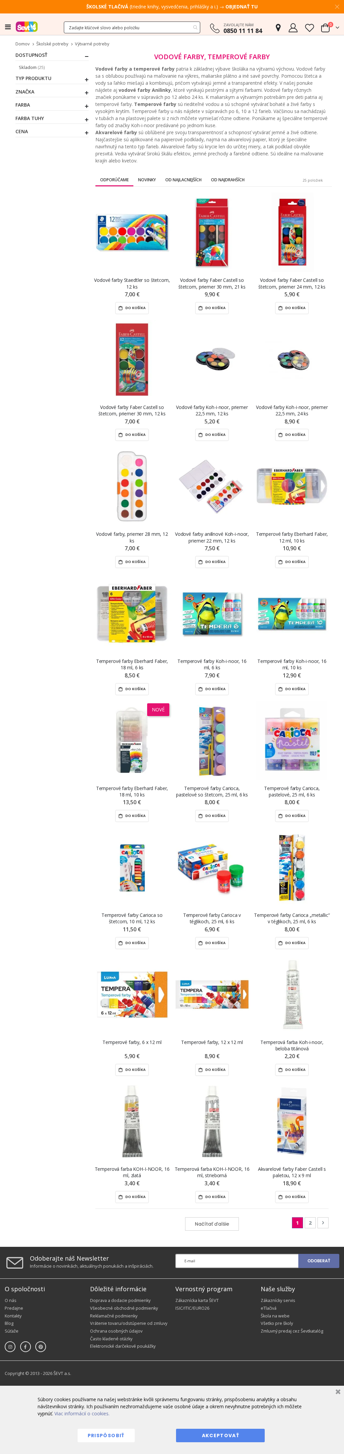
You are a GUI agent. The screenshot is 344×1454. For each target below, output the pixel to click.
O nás (10, 1300)
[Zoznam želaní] (309, 27)
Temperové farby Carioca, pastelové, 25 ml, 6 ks (292, 791)
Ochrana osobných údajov (116, 1331)
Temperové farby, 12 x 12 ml (212, 1042)
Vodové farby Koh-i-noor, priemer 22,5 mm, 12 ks (212, 410)
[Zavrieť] (337, 1393)
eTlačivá (268, 1308)
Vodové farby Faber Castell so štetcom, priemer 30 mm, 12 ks (132, 410)
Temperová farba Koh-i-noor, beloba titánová (291, 1045)
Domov (22, 44)
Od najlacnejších (183, 180)
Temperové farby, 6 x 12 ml (131, 1042)
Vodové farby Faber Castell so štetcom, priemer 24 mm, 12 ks (292, 283)
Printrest (40, 1346)
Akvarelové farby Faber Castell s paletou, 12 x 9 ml (292, 1172)
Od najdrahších (228, 180)
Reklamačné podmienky (113, 1316)
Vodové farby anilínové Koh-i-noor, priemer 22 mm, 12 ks (212, 537)
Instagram (10, 1346)
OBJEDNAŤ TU (241, 6)
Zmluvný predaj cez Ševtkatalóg (292, 1331)
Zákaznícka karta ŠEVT (197, 1300)
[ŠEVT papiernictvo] (26, 26)
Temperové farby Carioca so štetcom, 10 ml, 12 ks (131, 918)
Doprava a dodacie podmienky (120, 1300)
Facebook (25, 1346)
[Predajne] (278, 28)
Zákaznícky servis (278, 1300)
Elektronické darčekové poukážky (123, 1346)
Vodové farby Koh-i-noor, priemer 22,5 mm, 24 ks (292, 410)
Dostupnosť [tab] (31, 55)
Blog (9, 1323)
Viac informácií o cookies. (82, 1413)
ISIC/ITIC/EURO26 (192, 1308)
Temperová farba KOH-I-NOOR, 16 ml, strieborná (212, 1172)
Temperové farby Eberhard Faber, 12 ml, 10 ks (292, 537)
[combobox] (132, 27)
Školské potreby (52, 44)
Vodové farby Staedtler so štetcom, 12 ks (132, 283)
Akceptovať (221, 1435)
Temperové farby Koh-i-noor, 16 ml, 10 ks (292, 664)
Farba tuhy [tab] (29, 118)
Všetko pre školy (277, 1323)
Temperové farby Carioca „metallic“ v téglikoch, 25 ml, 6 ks (292, 918)
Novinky (147, 180)
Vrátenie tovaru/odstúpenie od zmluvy (128, 1323)
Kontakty (13, 1316)
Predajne (14, 1308)
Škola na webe (275, 1316)
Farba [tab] (22, 105)
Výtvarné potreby (92, 44)
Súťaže (11, 1331)
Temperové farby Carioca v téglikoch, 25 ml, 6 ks (212, 918)
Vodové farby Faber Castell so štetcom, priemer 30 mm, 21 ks (212, 283)
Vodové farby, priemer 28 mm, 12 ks (132, 537)
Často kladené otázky (111, 1339)
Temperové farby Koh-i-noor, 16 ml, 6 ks (212, 664)
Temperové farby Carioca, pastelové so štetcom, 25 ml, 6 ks (212, 791)
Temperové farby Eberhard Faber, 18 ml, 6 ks (132, 664)
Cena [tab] (21, 131)
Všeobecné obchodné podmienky (124, 1308)
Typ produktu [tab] (33, 78)
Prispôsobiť (106, 1435)
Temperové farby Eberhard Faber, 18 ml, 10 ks (132, 791)
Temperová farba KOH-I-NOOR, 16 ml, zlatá (132, 1172)
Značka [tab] (24, 92)
